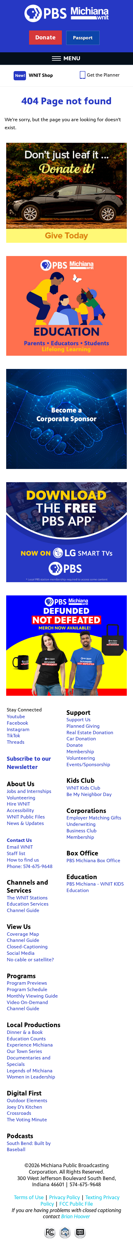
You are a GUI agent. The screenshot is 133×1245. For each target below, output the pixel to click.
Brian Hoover (75, 1216)
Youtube (16, 716)
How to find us (23, 860)
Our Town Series (24, 1051)
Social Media (21, 953)
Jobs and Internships (29, 791)
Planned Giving (83, 726)
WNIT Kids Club (83, 788)
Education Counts (26, 1039)
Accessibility (20, 810)
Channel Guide (23, 910)
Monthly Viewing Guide (32, 996)
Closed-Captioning (27, 947)
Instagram (18, 729)
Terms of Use (29, 1197)
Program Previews (27, 983)
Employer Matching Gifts (93, 818)
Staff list (16, 853)
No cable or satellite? (30, 960)
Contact (65, 1232)
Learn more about (82, 38)
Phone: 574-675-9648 (30, 866)
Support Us (78, 720)
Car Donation (81, 739)
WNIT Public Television (66, 26)
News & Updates (25, 823)
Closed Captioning (80, 1232)
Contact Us (19, 840)
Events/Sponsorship (88, 764)
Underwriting (81, 824)
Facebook (17, 723)
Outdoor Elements (27, 1100)
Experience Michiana (30, 1045)
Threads (15, 742)
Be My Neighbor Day (89, 794)
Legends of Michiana (30, 1071)
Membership (80, 752)
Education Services (28, 904)
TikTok (13, 736)
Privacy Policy (64, 1197)
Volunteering (21, 798)
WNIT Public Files (26, 817)
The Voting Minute (27, 1120)
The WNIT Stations (27, 898)
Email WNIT (20, 847)
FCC (49, 1232)
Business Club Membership (81, 834)
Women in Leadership (31, 1077)
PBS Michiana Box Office (93, 860)
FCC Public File (76, 1204)
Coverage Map (23, 934)
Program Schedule (27, 989)
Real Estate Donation (89, 732)
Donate (74, 745)
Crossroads (19, 1113)
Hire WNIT (18, 804)
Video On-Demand (27, 1002)
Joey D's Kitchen (24, 1107)
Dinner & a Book (25, 1032)
